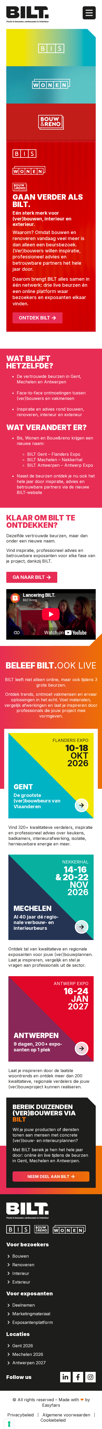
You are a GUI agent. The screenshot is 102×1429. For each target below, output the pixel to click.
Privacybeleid (20, 1414)
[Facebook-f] (78, 1377)
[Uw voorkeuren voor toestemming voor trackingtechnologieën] (9, 1424)
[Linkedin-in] (65, 1377)
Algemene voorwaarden (66, 1414)
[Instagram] (90, 1377)
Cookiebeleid (53, 1420)
